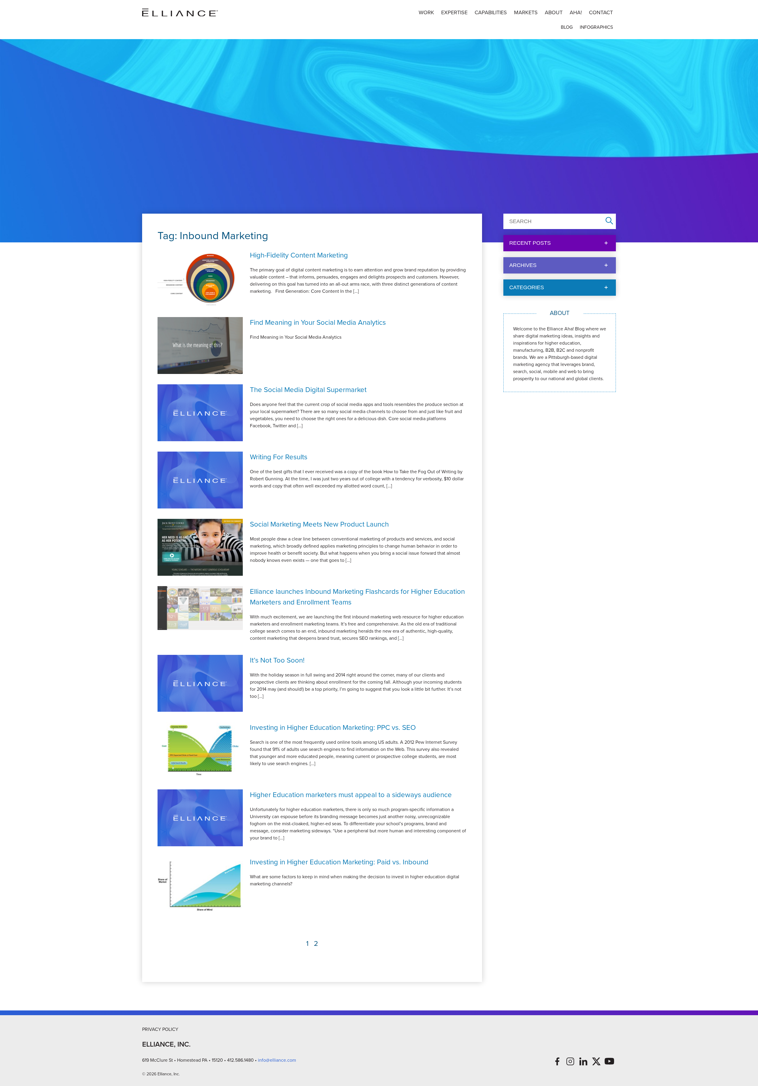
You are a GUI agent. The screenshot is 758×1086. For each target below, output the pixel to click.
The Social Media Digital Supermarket (308, 389)
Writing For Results (278, 457)
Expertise (454, 12)
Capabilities (491, 12)
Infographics (596, 27)
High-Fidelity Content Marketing (299, 255)
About (554, 12)
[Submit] (609, 221)
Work (426, 12)
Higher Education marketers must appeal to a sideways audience (351, 794)
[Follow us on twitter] (596, 1061)
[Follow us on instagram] (570, 1061)
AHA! (576, 12)
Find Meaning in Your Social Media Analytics (318, 322)
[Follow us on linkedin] (583, 1061)
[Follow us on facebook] (557, 1061)
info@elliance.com (277, 1060)
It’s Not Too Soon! (277, 660)
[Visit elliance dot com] (180, 13)
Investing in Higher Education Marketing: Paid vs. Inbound (339, 862)
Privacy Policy (160, 1029)
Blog (567, 27)
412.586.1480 (240, 1060)
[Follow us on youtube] (609, 1061)
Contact (601, 12)
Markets (526, 12)
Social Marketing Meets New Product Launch (319, 524)
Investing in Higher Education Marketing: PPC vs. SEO (333, 727)
